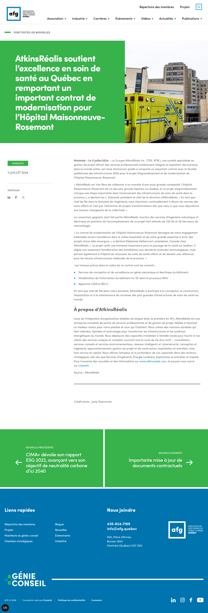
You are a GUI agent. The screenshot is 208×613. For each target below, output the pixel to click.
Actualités (166, 18)
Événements (123, 18)
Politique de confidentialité (71, 600)
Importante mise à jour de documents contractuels (155, 462)
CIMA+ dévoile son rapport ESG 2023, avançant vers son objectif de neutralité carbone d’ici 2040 (56, 462)
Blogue (59, 524)
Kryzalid (47, 600)
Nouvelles (61, 530)
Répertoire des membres (156, 7)
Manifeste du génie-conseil (21, 535)
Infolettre (60, 541)
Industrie (78, 18)
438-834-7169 (118, 523)
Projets (185, 7)
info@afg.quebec (122, 528)
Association (55, 18)
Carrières (100, 18)
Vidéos (145, 18)
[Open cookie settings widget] (5, 607)
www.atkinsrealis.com (152, 361)
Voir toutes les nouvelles (32, 32)
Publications (190, 18)
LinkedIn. (83, 365)
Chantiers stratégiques (19, 541)
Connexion (96, 600)
